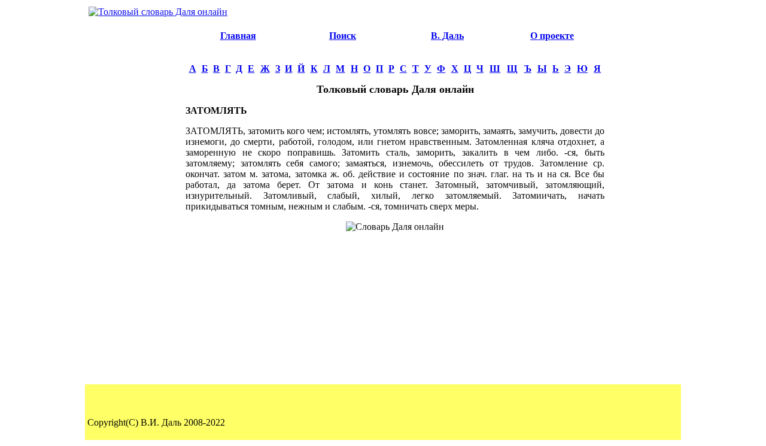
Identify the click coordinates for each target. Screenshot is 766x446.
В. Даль (447, 36)
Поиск (342, 36)
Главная (238, 36)
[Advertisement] (135, 201)
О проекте (552, 36)
